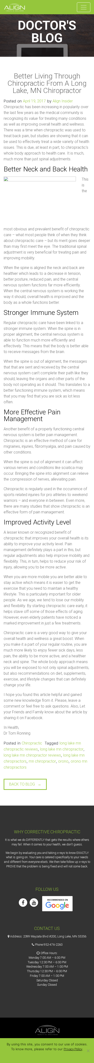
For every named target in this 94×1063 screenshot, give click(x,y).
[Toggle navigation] (83, 7)
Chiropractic (32, 743)
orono (63, 761)
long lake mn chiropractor (61, 749)
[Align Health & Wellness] (14, 7)
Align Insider (62, 101)
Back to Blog (22, 784)
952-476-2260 (53, 944)
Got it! (47, 1055)
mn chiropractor (42, 761)
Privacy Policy (73, 1049)
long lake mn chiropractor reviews (32, 755)
